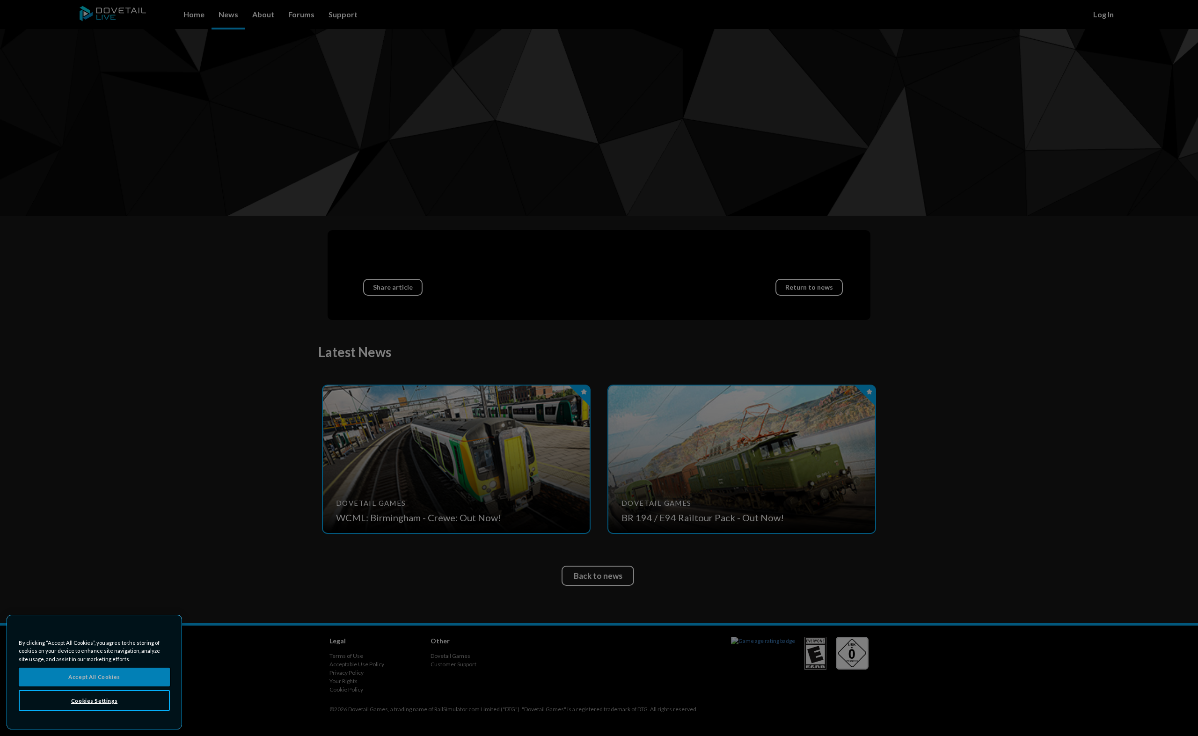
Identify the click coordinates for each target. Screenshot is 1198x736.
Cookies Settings (94, 701)
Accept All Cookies (94, 677)
